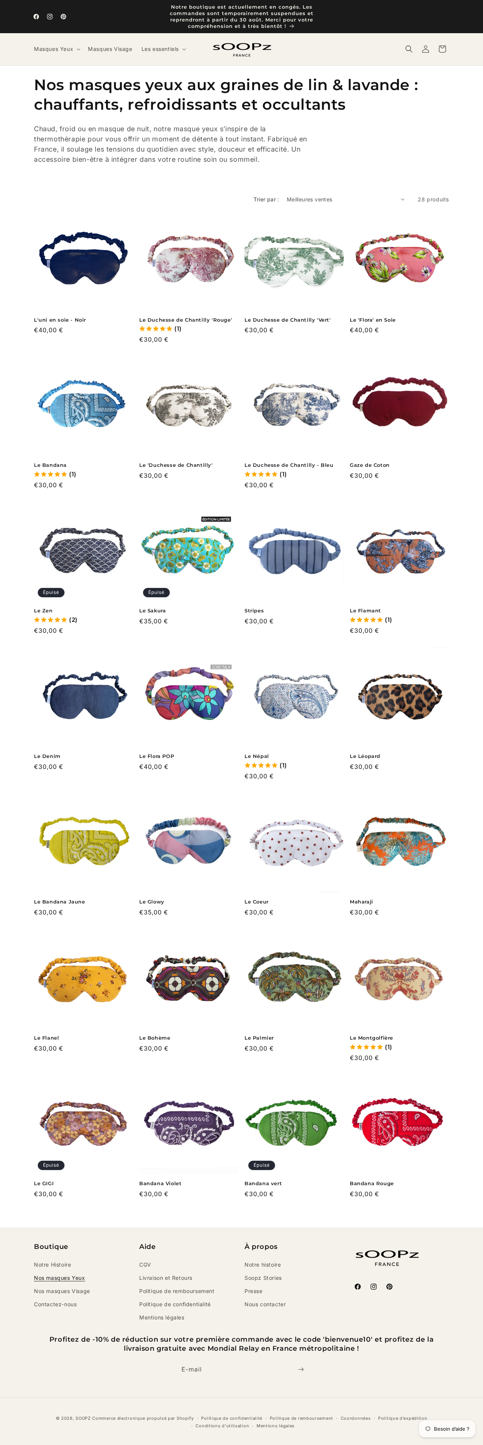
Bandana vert (263, 1183)
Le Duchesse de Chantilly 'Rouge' (185, 320)
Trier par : (266, 199)
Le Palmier (259, 1038)
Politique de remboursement (177, 1291)
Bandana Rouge (372, 1183)
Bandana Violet (160, 1183)
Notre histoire (263, 1264)
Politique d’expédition (402, 1418)
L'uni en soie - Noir (60, 320)
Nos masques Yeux (59, 1278)
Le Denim (47, 756)
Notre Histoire (52, 1264)
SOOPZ (83, 1418)
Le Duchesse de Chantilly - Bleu (289, 465)
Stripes (254, 610)
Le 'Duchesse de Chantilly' (176, 465)
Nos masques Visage (62, 1291)
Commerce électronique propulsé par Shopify (143, 1418)
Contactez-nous (55, 1304)
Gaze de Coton (370, 465)
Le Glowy (152, 902)
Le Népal (257, 756)
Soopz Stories (263, 1278)
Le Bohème (154, 1038)
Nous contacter (265, 1304)
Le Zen (43, 610)
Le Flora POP (156, 756)
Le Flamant (365, 610)
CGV (145, 1264)
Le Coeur (257, 902)
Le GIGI (44, 1183)
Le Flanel (46, 1038)
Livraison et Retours (165, 1278)
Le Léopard (365, 756)
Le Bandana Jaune (59, 902)
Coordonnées (356, 1418)
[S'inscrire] (300, 1369)
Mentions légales (162, 1317)
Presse (254, 1291)
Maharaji (361, 902)
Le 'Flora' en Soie (373, 320)
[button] (56, 49)
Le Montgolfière (371, 1038)
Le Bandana (50, 465)
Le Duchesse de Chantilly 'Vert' (288, 320)
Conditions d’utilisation (222, 1425)
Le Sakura (152, 610)
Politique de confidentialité (175, 1304)
